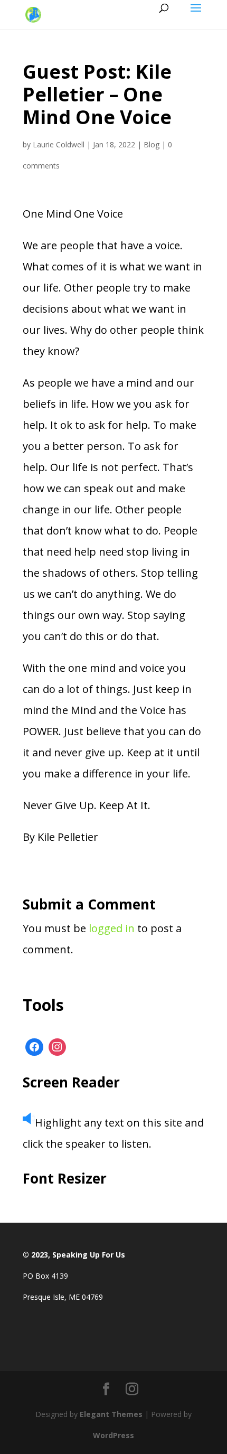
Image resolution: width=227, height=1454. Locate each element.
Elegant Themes (111, 1414)
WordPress (113, 1435)
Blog (151, 144)
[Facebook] (34, 1047)
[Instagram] (57, 1047)
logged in (112, 928)
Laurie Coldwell (58, 144)
